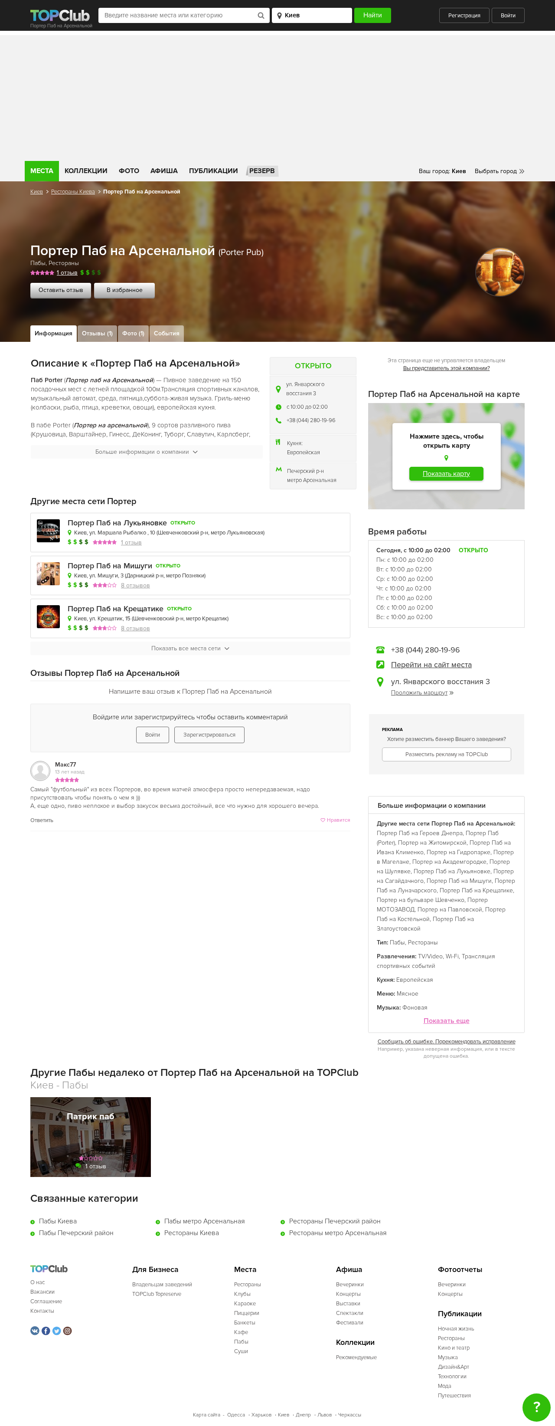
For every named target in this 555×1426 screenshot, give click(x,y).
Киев (36, 191)
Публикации (213, 171)
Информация (53, 333)
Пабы (38, 263)
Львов (324, 1415)
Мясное (407, 993)
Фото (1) (133, 333)
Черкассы (349, 1415)
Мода (444, 1386)
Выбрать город (496, 171)
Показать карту (446, 473)
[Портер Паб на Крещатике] (48, 616)
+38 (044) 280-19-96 (311, 420)
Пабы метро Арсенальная (204, 1221)
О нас (37, 1282)
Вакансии (42, 1291)
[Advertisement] (277, 96)
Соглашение (46, 1301)
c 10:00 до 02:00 (307, 406)
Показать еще (447, 1021)
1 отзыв (67, 272)
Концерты (348, 1294)
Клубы (242, 1294)
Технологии (452, 1376)
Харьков (261, 1415)
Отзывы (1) (97, 333)
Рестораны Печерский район (335, 1221)
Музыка (448, 1357)
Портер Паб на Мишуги (110, 565)
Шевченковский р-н (183, 532)
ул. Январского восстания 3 (305, 389)
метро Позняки (185, 575)
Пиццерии (246, 1313)
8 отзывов (135, 585)
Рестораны (64, 263)
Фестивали (349, 1322)
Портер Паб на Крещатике (115, 608)
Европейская (303, 452)
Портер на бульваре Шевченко (420, 900)
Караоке (245, 1303)
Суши (241, 1351)
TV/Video (430, 956)
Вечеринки (350, 1284)
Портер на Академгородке (449, 861)
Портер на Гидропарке (458, 852)
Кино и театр (454, 1347)
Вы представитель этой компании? (446, 368)
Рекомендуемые (356, 1357)
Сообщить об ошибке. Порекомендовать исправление (447, 1041)
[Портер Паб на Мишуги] (48, 573)
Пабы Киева (58, 1221)
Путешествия (454, 1395)
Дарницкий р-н (144, 575)
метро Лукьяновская (237, 532)
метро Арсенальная (311, 480)
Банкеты (244, 1322)
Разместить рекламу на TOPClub (446, 754)
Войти (508, 15)
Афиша (164, 171)
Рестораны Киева (73, 191)
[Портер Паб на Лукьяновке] (48, 530)
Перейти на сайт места (431, 664)
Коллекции (86, 171)
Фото (129, 171)
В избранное (125, 290)
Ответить (41, 820)
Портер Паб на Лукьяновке (117, 523)
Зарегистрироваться (209, 734)
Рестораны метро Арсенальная (338, 1233)
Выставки (348, 1303)
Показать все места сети (186, 648)
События (167, 333)
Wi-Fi (452, 956)
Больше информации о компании (142, 452)
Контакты (42, 1311)
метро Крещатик (206, 618)
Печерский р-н (305, 471)
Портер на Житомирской (432, 842)
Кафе (241, 1332)
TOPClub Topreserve (156, 1294)
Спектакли (349, 1313)
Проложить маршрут (419, 692)
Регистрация (464, 15)
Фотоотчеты (460, 1269)
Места (41, 171)
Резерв (262, 171)
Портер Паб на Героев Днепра (420, 833)
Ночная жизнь (456, 1328)
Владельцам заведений (162, 1284)
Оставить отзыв (61, 290)
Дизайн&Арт (453, 1367)
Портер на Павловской (450, 909)
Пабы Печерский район (76, 1233)
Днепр (303, 1415)
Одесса (236, 1415)
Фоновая (415, 1007)
